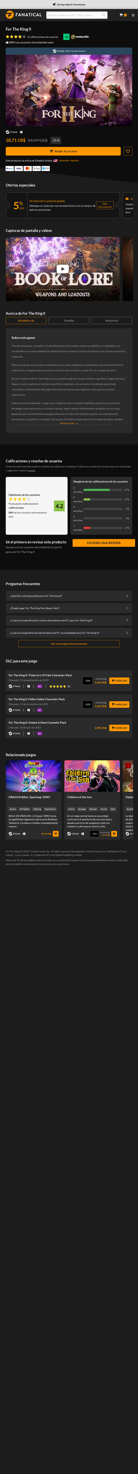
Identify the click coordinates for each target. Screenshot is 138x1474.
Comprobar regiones (68, 160)
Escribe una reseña (104, 543)
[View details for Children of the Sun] (92, 776)
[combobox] (80, 15)
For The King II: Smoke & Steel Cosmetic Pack (37, 722)
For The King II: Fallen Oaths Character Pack (37, 699)
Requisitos (111, 320)
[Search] (103, 15)
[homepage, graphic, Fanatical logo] (24, 14)
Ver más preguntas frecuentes (69, 643)
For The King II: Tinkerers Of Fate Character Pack (40, 675)
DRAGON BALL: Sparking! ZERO (29, 797)
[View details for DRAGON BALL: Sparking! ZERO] (33, 776)
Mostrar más (67, 423)
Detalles (69, 320)
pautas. (32, 470)
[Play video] (63, 269)
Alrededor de (26, 320)
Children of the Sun (79, 797)
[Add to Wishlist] (128, 151)
